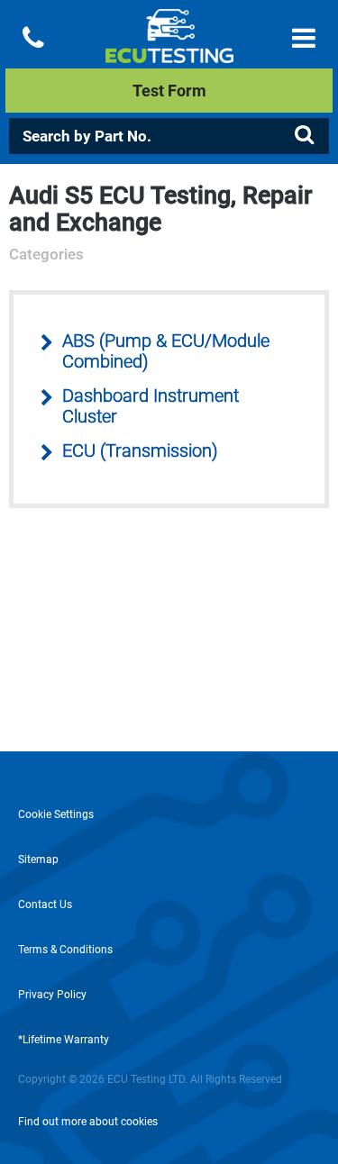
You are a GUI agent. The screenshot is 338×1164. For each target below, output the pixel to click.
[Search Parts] (303, 135)
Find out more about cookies (88, 1121)
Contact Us (45, 904)
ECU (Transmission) (140, 451)
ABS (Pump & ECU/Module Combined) (165, 351)
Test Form (169, 90)
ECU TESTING (169, 50)
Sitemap (38, 859)
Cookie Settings (56, 814)
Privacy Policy (52, 994)
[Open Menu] (304, 38)
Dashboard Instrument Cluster (150, 406)
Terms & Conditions (65, 949)
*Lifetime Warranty (63, 1039)
